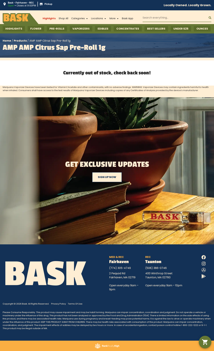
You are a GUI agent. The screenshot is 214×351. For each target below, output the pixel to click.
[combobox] (173, 18)
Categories (78, 18)
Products (20, 41)
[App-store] (203, 270)
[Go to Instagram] (203, 263)
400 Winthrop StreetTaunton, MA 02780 (159, 275)
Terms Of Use (75, 303)
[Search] (207, 18)
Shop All (63, 18)
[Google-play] (203, 276)
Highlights (49, 18)
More (113, 18)
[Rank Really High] (107, 345)
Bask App (127, 18)
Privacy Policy (58, 303)
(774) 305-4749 (120, 268)
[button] (28, 4)
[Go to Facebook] (203, 257)
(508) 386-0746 (156, 268)
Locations (97, 18)
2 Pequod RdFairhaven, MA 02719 (122, 275)
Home (7, 41)
